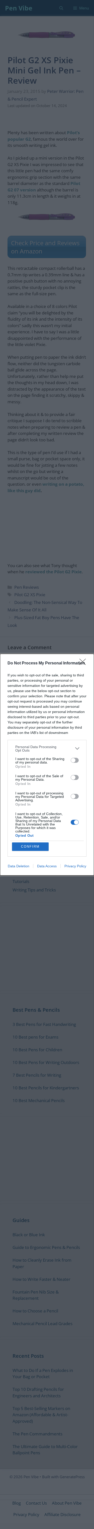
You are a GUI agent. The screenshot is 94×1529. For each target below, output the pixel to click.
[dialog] (47, 765)
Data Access (47, 866)
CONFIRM (30, 846)
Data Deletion (18, 866)
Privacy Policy (75, 866)
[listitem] (47, 748)
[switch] (75, 760)
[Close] (84, 663)
